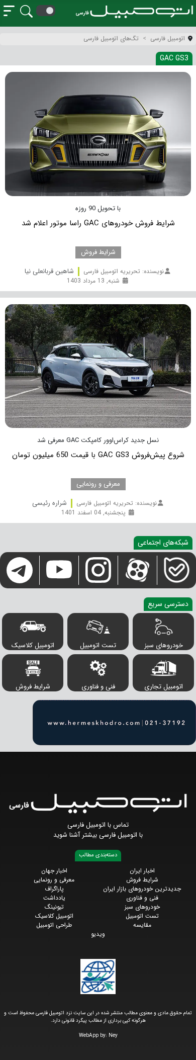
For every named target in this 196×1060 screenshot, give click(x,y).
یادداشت (54, 898)
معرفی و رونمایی (54, 880)
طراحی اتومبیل (54, 925)
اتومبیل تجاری (163, 686)
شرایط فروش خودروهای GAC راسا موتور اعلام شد (98, 223)
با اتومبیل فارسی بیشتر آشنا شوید (98, 835)
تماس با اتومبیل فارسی (98, 825)
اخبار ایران (142, 870)
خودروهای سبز (163, 645)
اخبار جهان (54, 870)
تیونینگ (54, 907)
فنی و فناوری (98, 686)
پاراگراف (54, 889)
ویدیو (98, 934)
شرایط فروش (33, 686)
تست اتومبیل (98, 645)
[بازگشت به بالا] (16, 1043)
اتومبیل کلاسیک (33, 645)
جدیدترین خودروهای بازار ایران (142, 889)
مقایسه (142, 925)
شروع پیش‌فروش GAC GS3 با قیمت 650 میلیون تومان (98, 455)
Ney (113, 1035)
